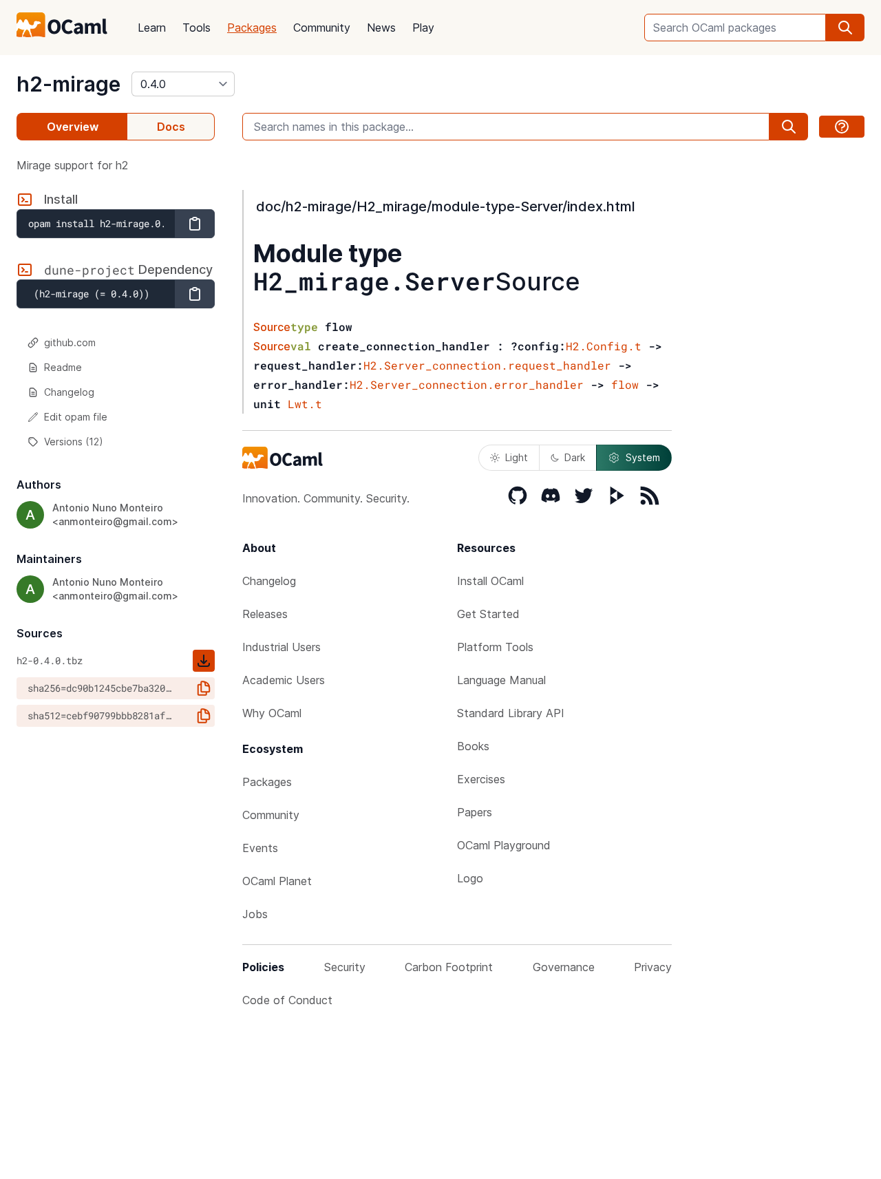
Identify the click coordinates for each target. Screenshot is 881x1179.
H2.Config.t (603, 346)
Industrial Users (281, 647)
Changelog (69, 392)
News (381, 27)
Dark (574, 457)
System (643, 457)
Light (516, 457)
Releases (265, 614)
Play (423, 27)
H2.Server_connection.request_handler (487, 365)
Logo (470, 878)
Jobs (255, 914)
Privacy (653, 967)
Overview (72, 127)
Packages (252, 27)
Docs (171, 127)
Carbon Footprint (449, 967)
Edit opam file (75, 417)
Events (260, 848)
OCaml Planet (277, 881)
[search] (845, 27)
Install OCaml (490, 581)
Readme (63, 367)
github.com (70, 342)
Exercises (481, 779)
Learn (152, 27)
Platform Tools (495, 647)
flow (625, 384)
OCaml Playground (504, 845)
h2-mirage (68, 84)
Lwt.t (305, 403)
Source (538, 281)
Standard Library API (510, 713)
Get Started (488, 614)
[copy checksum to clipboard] (204, 688)
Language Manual (501, 680)
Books (473, 746)
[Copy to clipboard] (195, 223)
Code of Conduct (287, 1000)
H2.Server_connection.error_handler (467, 384)
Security (344, 967)
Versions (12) (73, 441)
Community (321, 27)
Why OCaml (271, 713)
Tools (196, 27)
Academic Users (283, 680)
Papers (474, 812)
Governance (564, 967)
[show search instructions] (841, 127)
